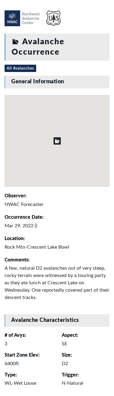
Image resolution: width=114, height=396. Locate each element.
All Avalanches (20, 68)
